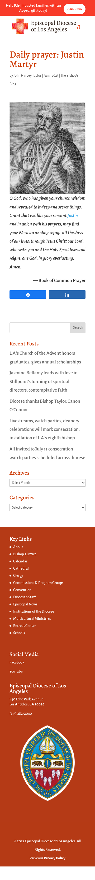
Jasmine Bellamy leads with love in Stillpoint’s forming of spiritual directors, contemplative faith (44, 381)
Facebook (17, 662)
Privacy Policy (54, 858)
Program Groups (51, 583)
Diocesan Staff (24, 597)
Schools (19, 633)
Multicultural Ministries (32, 619)
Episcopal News (25, 604)
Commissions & (25, 583)
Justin (72, 215)
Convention (22, 590)
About (18, 547)
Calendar (20, 561)
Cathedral (21, 568)
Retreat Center (24, 626)
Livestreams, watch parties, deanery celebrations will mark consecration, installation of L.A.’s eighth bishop (45, 429)
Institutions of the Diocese (33, 611)
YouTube (16, 671)
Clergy (18, 576)
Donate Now (74, 9)
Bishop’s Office (24, 554)
